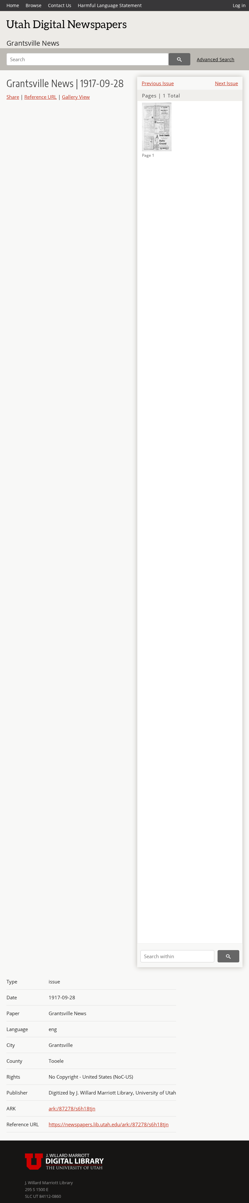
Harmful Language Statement (110, 5)
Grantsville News (32, 43)
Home (12, 5)
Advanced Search (215, 59)
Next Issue (226, 83)
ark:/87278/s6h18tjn (72, 1108)
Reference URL (40, 97)
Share (12, 97)
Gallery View (76, 97)
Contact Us (59, 5)
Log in (239, 5)
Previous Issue (158, 83)
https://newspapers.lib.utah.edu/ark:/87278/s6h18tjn (109, 1124)
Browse (34, 5)
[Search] (179, 59)
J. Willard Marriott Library (49, 1183)
